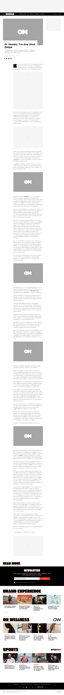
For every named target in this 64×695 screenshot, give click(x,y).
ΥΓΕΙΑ (20, 634)
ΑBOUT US (29, 684)
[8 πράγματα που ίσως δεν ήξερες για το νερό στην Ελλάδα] (53, 599)
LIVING (35, 634)
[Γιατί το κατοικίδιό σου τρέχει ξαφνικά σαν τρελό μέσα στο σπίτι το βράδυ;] (39, 628)
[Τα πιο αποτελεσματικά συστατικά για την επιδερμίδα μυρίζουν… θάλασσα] (53, 628)
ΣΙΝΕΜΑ (33, 532)
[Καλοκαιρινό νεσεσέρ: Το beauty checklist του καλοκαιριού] (25, 599)
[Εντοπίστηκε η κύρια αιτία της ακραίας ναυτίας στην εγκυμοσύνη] (25, 628)
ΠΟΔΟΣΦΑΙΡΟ (22, 664)
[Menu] (3, 14)
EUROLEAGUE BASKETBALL (36, 664)
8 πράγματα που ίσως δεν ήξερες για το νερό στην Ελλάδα (53, 607)
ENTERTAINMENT (18, 532)
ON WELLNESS (16, 620)
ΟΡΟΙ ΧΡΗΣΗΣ (36, 684)
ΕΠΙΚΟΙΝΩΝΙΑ (16, 684)
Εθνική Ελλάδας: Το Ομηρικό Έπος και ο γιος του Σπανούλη (10, 667)
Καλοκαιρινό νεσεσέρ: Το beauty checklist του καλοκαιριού (24, 607)
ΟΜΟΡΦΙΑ (50, 634)
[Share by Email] (11, 58)
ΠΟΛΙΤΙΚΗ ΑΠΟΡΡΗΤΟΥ (46, 684)
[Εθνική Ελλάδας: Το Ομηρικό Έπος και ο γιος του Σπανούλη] (10, 658)
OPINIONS (7, 664)
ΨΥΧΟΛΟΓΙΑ (7, 634)
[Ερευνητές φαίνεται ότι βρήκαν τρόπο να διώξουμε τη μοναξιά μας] (10, 628)
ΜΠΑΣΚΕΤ (50, 664)
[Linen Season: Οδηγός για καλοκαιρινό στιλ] (10, 599)
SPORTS (10, 649)
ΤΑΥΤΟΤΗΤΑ (23, 684)
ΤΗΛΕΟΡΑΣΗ (26, 532)
